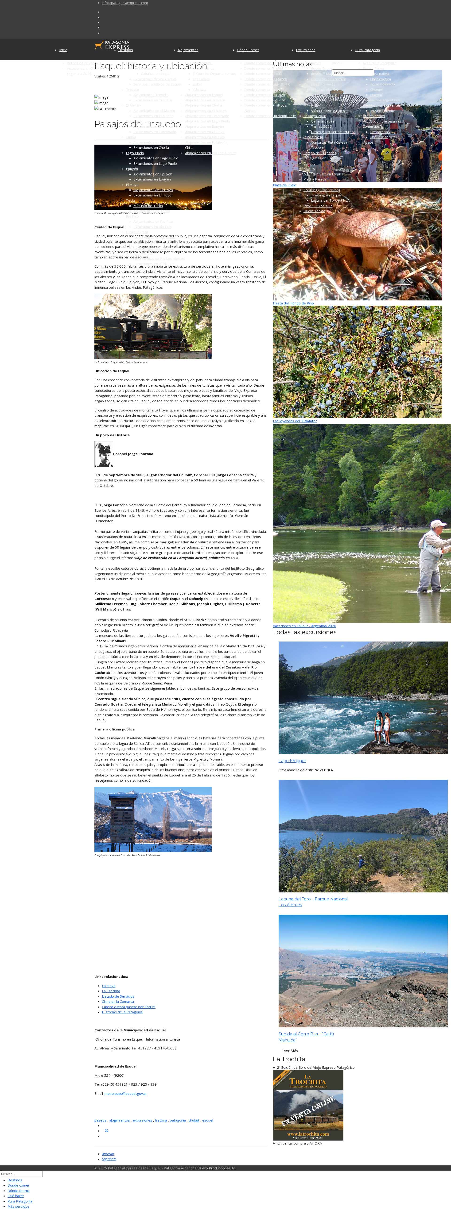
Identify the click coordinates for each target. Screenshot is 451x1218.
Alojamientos (188, 49)
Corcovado (134, 121)
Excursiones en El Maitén (153, 115)
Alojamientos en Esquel (152, 68)
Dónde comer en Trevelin (264, 68)
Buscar (337, 63)
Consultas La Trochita (328, 79)
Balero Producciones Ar (216, 1168)
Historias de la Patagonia (122, 1012)
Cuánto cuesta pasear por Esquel (129, 1006)
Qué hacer (16, 1195)
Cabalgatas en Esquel (320, 158)
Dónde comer (19, 1185)
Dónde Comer (248, 49)
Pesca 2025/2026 (318, 205)
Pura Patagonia (367, 49)
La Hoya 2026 (314, 115)
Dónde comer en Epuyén (264, 89)
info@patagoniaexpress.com (125, 2)
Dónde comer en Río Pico (264, 100)
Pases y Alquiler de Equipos (333, 131)
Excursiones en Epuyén (152, 179)
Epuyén (132, 168)
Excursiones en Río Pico (152, 226)
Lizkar (197, 84)
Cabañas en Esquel (156, 73)
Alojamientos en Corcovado (155, 126)
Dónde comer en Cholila (263, 73)
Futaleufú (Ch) (137, 232)
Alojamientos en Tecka (151, 210)
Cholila (131, 136)
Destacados (380, 131)
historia (161, 1120)
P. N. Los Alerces (139, 253)
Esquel (131, 63)
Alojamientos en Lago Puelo (155, 158)
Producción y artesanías (382, 121)
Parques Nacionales (319, 84)
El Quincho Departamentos (214, 73)
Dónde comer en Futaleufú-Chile (270, 115)
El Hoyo (132, 184)
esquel (207, 1120)
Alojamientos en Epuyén (152, 174)
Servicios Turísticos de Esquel (157, 84)
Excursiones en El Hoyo (152, 195)
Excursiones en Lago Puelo (155, 163)
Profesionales (374, 115)
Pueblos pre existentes (382, 105)
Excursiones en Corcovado (154, 131)
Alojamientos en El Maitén (154, 110)
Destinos (125, 49)
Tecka (131, 200)
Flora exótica (380, 79)
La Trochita (312, 63)
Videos (368, 142)
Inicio (63, 49)
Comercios (371, 126)
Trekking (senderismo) (321, 189)
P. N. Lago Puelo (324, 94)
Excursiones (305, 49)
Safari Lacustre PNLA (328, 110)
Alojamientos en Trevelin (205, 100)
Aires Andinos (203, 68)
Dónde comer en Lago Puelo (267, 84)
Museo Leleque (382, 110)
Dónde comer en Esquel (263, 63)
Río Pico (132, 216)
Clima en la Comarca (118, 1001)
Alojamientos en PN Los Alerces (159, 258)
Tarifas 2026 (321, 126)
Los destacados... (199, 63)
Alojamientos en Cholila (151, 142)
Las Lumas (201, 79)
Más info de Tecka (148, 205)
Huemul (376, 94)
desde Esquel (322, 68)
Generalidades (322, 121)
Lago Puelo (135, 152)
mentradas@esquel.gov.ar (126, 1093)
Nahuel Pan (379, 136)
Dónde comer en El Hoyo (264, 94)
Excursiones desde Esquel (154, 79)
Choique (376, 89)
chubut (194, 1120)
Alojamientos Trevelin (150, 94)
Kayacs (309, 168)
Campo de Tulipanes (319, 152)
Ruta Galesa (313, 136)
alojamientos (119, 1120)
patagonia (178, 1120)
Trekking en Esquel (326, 195)
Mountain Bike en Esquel (323, 174)
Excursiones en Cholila (151, 147)
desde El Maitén (324, 73)
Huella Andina (314, 210)
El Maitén (133, 105)
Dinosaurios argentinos (381, 100)
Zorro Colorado (382, 84)
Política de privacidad (84, 63)
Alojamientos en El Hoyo (153, 189)
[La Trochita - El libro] (308, 1105)
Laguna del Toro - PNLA (330, 200)
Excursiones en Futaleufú (153, 248)
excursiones (142, 1120)
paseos (100, 1120)
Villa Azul (199, 89)
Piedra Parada (315, 179)
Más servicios (19, 1206)
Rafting (309, 184)
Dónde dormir (19, 1190)
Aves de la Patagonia (380, 63)
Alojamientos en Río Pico (153, 221)
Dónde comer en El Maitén (265, 79)
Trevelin (132, 89)
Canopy (309, 163)
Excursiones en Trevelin (152, 100)
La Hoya (108, 985)
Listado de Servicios (118, 996)
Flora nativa (379, 73)
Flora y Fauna (373, 68)
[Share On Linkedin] (104, 1136)
